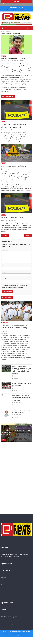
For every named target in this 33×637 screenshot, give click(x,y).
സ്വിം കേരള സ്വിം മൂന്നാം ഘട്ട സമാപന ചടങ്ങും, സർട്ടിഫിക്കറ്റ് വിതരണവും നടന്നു (6, 235)
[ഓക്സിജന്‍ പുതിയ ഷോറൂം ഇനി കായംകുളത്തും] (6, 385)
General (4, 439)
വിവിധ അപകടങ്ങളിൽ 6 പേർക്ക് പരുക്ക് (14, 166)
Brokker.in (9, 556)
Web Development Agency (9, 617)
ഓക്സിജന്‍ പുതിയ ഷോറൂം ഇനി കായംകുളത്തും (16, 4)
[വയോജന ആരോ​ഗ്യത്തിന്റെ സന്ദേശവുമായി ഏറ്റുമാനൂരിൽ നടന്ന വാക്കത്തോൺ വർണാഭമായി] (6, 397)
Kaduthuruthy (4, 322)
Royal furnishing (5, 585)
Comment (5, 250)
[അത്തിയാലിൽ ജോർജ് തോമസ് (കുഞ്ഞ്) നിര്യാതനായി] (6, 413)
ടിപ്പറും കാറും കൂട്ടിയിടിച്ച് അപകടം (12, 217)
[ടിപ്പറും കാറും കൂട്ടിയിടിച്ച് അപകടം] (16, 203)
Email (4, 272)
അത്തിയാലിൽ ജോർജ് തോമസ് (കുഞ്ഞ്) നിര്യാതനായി (21, 411)
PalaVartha (16, 556)
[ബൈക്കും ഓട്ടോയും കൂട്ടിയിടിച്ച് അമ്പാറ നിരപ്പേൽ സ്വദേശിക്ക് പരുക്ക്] (16, 110)
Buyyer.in (3, 556)
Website (4, 279)
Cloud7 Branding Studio (7, 554)
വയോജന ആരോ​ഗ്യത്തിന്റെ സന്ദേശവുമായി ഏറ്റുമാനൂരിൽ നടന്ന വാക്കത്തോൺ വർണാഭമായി (21, 397)
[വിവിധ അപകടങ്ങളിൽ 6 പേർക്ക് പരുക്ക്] (16, 152)
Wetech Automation (7, 570)
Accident (3, 56)
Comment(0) (21, 60)
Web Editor (13, 60)
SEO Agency (4, 609)
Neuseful (25, 554)
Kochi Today (18, 554)
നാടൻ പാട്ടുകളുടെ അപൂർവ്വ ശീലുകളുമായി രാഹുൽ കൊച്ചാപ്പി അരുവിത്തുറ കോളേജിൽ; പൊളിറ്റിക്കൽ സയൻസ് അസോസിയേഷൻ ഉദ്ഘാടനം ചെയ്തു (29, 235)
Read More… (28, 190)
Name (4, 266)
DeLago (3, 577)
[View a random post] (30, 28)
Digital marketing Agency (8, 624)
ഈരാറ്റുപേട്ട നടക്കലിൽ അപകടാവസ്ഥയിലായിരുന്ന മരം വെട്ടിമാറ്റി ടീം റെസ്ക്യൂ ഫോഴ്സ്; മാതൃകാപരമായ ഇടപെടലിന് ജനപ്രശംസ (21, 369)
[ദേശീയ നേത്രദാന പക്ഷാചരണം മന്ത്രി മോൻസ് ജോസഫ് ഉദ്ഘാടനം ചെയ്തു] (16, 311)
